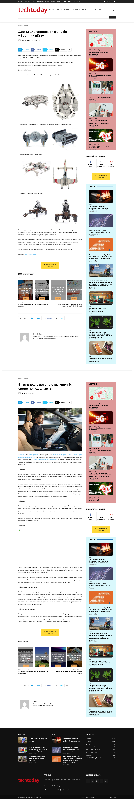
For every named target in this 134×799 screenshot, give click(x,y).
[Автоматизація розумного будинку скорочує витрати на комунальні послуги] (101, 298)
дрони (31, 274)
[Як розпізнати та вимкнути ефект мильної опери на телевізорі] (22, 759)
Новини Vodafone (94, 49)
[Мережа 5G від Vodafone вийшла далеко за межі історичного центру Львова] (101, 40)
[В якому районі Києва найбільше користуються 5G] (101, 64)
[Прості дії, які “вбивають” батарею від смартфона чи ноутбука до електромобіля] (101, 196)
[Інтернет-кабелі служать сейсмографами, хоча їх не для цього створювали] (101, 220)
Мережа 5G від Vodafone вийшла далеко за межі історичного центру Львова (100, 52)
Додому (20, 25)
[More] (70, 50)
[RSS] (92, 781)
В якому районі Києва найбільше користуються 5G (100, 76)
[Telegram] (97, 781)
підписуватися (111, 160)
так (91, 160)
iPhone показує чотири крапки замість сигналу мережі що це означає (38, 739)
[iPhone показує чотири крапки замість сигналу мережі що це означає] (22, 740)
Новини (26, 25)
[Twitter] (110, 1)
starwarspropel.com (31, 254)
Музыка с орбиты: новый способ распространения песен (58, 290)
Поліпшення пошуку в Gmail (74, 290)
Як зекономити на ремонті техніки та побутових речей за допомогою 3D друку (38, 749)
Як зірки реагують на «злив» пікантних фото (42, 290)
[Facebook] (104, 1)
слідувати (101, 160)
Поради (74, 298)
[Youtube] (115, 1)
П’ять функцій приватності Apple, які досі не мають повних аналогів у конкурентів (100, 359)
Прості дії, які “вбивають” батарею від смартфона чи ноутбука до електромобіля (98, 208)
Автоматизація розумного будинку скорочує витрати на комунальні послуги (99, 309)
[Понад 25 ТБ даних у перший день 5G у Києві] (101, 87)
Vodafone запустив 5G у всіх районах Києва (99, 147)
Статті (90, 204)
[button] (113, 10)
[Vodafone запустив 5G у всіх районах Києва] (101, 135)
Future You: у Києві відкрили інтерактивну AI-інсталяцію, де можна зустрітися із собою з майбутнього (100, 122)
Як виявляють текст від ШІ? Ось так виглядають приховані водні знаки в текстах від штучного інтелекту (100, 257)
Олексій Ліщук (26, 40)
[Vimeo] (112, 1)
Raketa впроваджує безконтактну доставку (25, 290)
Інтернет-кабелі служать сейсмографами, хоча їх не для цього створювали (99, 232)
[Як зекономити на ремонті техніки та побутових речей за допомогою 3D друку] (22, 750)
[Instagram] (107, 1)
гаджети (25, 274)
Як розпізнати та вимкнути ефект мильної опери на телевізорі (37, 758)
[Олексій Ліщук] (19, 40)
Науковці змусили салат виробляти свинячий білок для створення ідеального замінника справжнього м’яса (100, 335)
